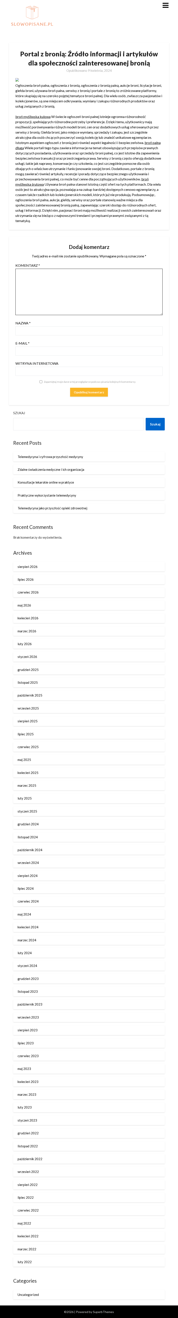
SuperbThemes (103, 1312)
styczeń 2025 (27, 811)
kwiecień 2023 (28, 1082)
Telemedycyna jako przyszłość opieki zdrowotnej (52, 508)
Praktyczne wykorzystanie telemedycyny (47, 495)
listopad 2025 (28, 682)
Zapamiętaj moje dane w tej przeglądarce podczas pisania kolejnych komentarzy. (90, 381)
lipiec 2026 (26, 579)
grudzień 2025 (28, 670)
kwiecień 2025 (28, 773)
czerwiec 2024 (28, 901)
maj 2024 (24, 914)
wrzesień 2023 (28, 1017)
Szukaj (19, 413)
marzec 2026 (27, 631)
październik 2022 (30, 1159)
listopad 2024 (28, 837)
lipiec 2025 (26, 734)
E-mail (22, 343)
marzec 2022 (27, 1249)
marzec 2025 (27, 785)
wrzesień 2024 (28, 863)
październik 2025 (30, 695)
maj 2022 (24, 1223)
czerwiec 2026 (28, 592)
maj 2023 (24, 1069)
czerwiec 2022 (28, 1210)
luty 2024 (25, 953)
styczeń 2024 (27, 966)
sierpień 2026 (28, 567)
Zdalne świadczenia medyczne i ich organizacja (51, 469)
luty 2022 (25, 1262)
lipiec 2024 (26, 888)
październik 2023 (30, 1004)
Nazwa (23, 323)
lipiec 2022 (26, 1197)
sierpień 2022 (28, 1185)
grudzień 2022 (28, 1133)
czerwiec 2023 (28, 1056)
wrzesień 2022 (28, 1172)
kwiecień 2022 (28, 1236)
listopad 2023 (28, 991)
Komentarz (27, 265)
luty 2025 (25, 798)
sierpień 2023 (28, 1030)
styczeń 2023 (27, 1120)
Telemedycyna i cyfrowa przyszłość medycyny (50, 457)
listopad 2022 (28, 1146)
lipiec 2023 (26, 1043)
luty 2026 (25, 644)
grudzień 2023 (28, 979)
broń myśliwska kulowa (33, 116)
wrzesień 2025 (28, 708)
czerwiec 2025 (28, 747)
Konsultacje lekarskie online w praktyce (46, 482)
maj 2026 (24, 605)
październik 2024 (30, 850)
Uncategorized (28, 1295)
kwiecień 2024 (28, 927)
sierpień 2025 (28, 721)
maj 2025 (24, 760)
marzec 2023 (27, 1094)
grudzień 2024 (28, 824)
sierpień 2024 (28, 876)
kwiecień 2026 (28, 618)
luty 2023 (25, 1107)
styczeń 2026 (27, 657)
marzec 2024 (27, 940)
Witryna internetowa (36, 363)
